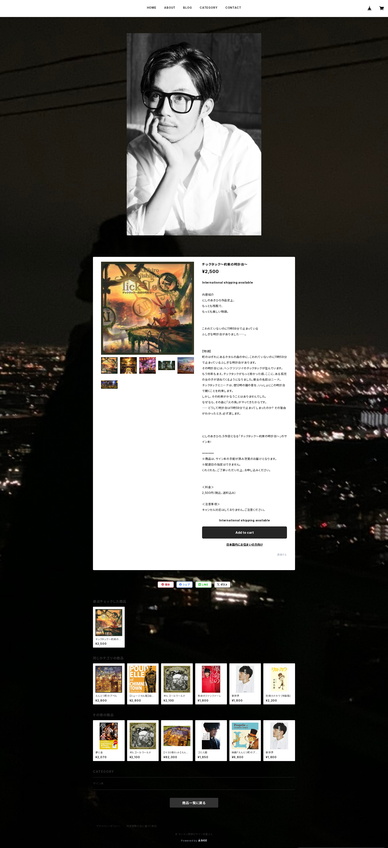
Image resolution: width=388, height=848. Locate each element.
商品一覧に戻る (194, 803)
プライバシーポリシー (108, 826)
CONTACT (233, 7)
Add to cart (244, 532)
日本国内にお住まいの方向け (244, 544)
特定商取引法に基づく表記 (142, 826)
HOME (151, 7)
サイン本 (98, 783)
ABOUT (169, 7)
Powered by (189, 840)
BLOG (187, 7)
